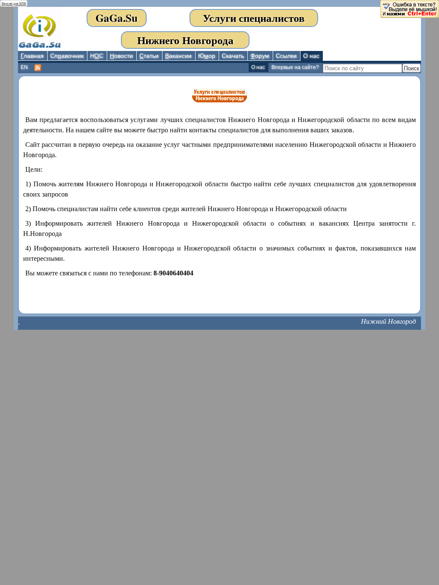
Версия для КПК (14, 4)
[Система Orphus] (409, 8)
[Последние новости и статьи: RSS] (38, 68)
